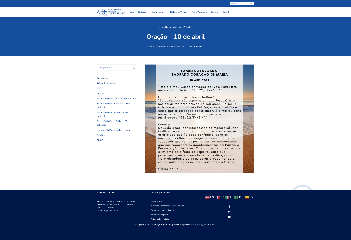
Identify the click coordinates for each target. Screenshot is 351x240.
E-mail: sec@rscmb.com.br (107, 210)
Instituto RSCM (156, 201)
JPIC (99, 88)
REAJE (100, 140)
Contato (215, 12)
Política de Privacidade (160, 219)
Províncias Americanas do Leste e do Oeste (168, 206)
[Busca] (251, 3)
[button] (147, 12)
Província (200, 46)
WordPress (118, 236)
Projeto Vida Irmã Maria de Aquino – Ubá (116, 98)
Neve (99, 236)
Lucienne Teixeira (158, 46)
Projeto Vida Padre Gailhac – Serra (113, 130)
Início (132, 12)
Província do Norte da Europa (162, 210)
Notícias (168, 27)
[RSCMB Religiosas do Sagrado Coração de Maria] (111, 12)
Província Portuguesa (159, 214)
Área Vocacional (199, 12)
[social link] (229, 206)
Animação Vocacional (107, 83)
